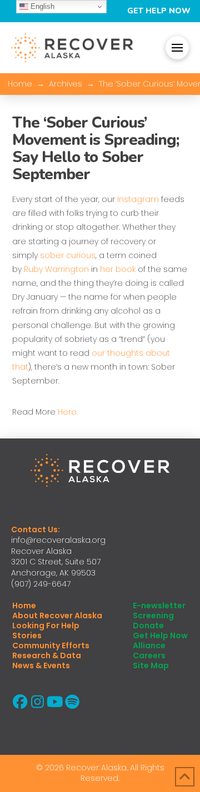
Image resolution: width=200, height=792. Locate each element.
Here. (68, 411)
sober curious (68, 255)
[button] (177, 47)
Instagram (138, 199)
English (41, 6)
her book (118, 269)
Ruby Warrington (56, 269)
